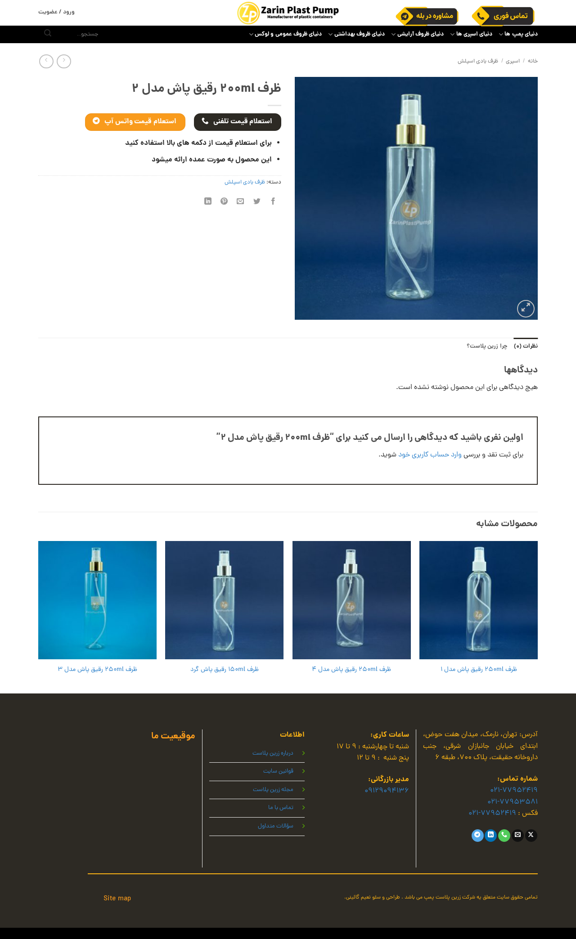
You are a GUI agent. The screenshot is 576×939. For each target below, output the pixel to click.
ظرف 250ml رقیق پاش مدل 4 (351, 670)
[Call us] (504, 835)
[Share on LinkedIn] (208, 202)
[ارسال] (47, 34)
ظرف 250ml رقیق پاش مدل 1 (479, 670)
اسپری (513, 61)
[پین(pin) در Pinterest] (224, 202)
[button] (526, 308)
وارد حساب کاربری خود (430, 455)
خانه (533, 61)
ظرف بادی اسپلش (478, 61)
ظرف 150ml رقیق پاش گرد (224, 670)
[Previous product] (46, 61)
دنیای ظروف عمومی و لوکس (288, 34)
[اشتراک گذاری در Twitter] (256, 202)
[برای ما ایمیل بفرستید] (518, 835)
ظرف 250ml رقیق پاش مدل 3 (97, 670)
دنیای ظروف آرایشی (420, 34)
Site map (117, 899)
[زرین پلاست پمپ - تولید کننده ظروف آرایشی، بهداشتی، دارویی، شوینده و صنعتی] (288, 13)
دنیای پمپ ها (521, 34)
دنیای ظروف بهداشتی (359, 34)
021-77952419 (514, 790)
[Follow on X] (531, 835)
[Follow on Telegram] (478, 835)
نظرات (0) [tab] (526, 346)
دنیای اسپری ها (474, 34)
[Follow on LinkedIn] (491, 835)
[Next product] (64, 61)
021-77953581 (512, 802)
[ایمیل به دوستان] (240, 202)
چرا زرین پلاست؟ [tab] (487, 346)
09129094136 (386, 791)
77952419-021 (492, 813)
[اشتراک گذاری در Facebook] (273, 202)
